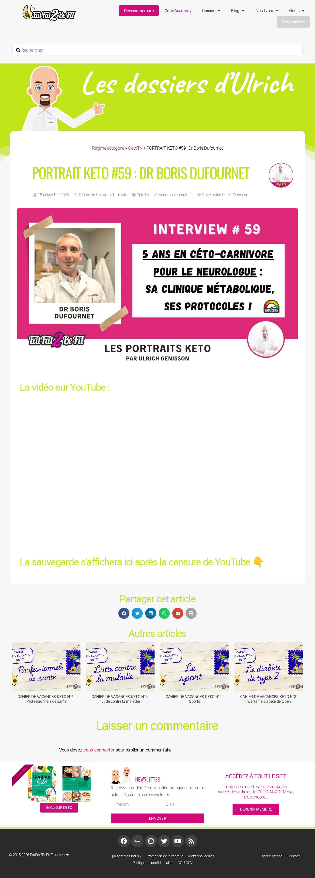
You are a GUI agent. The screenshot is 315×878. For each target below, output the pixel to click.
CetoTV (135, 148)
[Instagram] (151, 841)
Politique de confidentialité (153, 863)
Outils (294, 10)
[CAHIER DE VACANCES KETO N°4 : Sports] (194, 666)
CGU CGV (184, 863)
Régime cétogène (108, 148)
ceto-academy (178, 10)
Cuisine (208, 10)
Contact (293, 856)
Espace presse (271, 856)
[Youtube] (178, 841)
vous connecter (98, 749)
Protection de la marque (164, 856)
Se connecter (293, 21)
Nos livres (264, 10)
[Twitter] (164, 841)
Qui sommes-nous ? (125, 856)
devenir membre (256, 809)
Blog (235, 10)
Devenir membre (139, 10)
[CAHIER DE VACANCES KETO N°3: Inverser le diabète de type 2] (269, 666)
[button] (123, 613)
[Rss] (191, 841)
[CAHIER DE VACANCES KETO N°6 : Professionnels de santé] (46, 666)
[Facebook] (124, 841)
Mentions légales (201, 856)
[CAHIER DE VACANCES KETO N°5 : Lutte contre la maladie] (120, 666)
